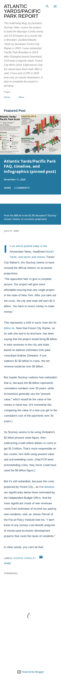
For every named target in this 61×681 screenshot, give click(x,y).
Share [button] (7, 187)
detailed (49, 486)
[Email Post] (41, 558)
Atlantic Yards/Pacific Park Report (22, 11)
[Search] (47, 6)
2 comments (22, 187)
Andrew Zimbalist (24, 558)
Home (7, 97)
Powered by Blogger (32, 671)
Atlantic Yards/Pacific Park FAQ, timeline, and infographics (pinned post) (30, 166)
